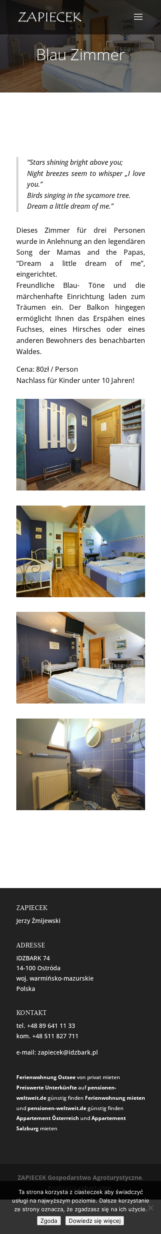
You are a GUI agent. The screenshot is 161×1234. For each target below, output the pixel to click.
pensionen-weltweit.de (56, 1108)
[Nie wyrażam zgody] (150, 1207)
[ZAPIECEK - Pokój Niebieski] (80, 490)
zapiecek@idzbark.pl (68, 1052)
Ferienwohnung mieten (115, 1097)
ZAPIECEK (32, 1177)
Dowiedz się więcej (95, 1220)
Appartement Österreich (47, 1118)
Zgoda (49, 1220)
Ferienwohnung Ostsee (46, 1077)
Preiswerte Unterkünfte (46, 1087)
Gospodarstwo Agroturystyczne (95, 1177)
